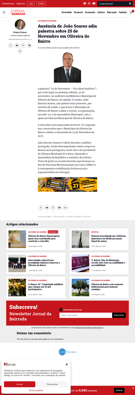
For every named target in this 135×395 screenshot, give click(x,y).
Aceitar (19, 384)
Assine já (20, 3)
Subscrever (119, 315)
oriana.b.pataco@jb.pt (20, 35)
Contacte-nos (8, 3)
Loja (31, 3)
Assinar (119, 390)
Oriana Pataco (20, 32)
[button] (66, 364)
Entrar (41, 3)
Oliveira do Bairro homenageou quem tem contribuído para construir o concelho (44, 238)
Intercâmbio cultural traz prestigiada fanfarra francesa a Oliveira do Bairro (44, 262)
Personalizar (52, 384)
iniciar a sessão (31, 339)
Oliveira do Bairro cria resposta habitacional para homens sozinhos (107, 287)
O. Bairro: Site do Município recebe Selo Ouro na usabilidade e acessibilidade (108, 262)
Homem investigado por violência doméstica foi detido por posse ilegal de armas (108, 238)
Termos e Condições (36, 390)
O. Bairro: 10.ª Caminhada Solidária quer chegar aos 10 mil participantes (45, 287)
